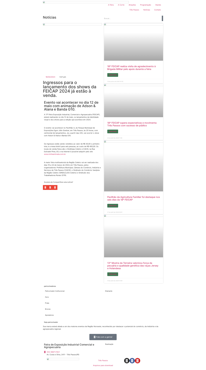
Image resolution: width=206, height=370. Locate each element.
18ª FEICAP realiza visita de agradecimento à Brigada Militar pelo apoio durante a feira (131, 67)
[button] (45, 187)
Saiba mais (113, 75)
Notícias (146, 10)
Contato (157, 10)
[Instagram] (127, 360)
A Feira (111, 5)
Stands (158, 5)
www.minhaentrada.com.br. (55, 154)
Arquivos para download (103, 365)
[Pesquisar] (162, 18)
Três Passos (134, 10)
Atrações (132, 5)
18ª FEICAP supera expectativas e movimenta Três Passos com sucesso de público (132, 124)
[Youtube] (137, 360)
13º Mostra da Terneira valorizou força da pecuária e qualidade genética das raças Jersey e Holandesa (132, 266)
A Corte (121, 5)
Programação (145, 5)
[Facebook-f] (132, 360)
